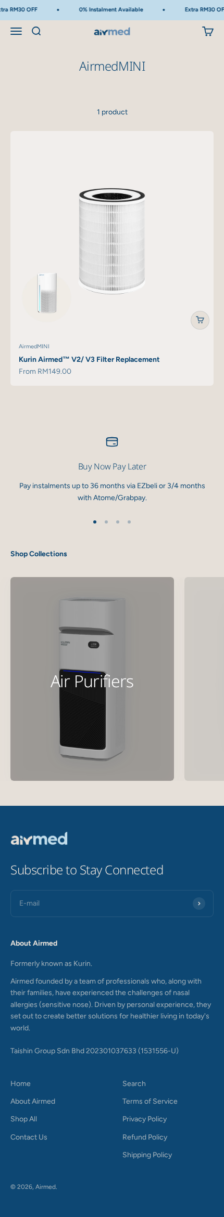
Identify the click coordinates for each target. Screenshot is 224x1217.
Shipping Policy (147, 1154)
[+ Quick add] (200, 320)
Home (20, 1083)
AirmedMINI (34, 346)
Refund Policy (144, 1137)
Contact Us (28, 1137)
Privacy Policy (144, 1119)
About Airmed (32, 1101)
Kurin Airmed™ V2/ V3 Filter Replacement (89, 359)
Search (134, 1083)
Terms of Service (150, 1101)
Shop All (23, 1119)
